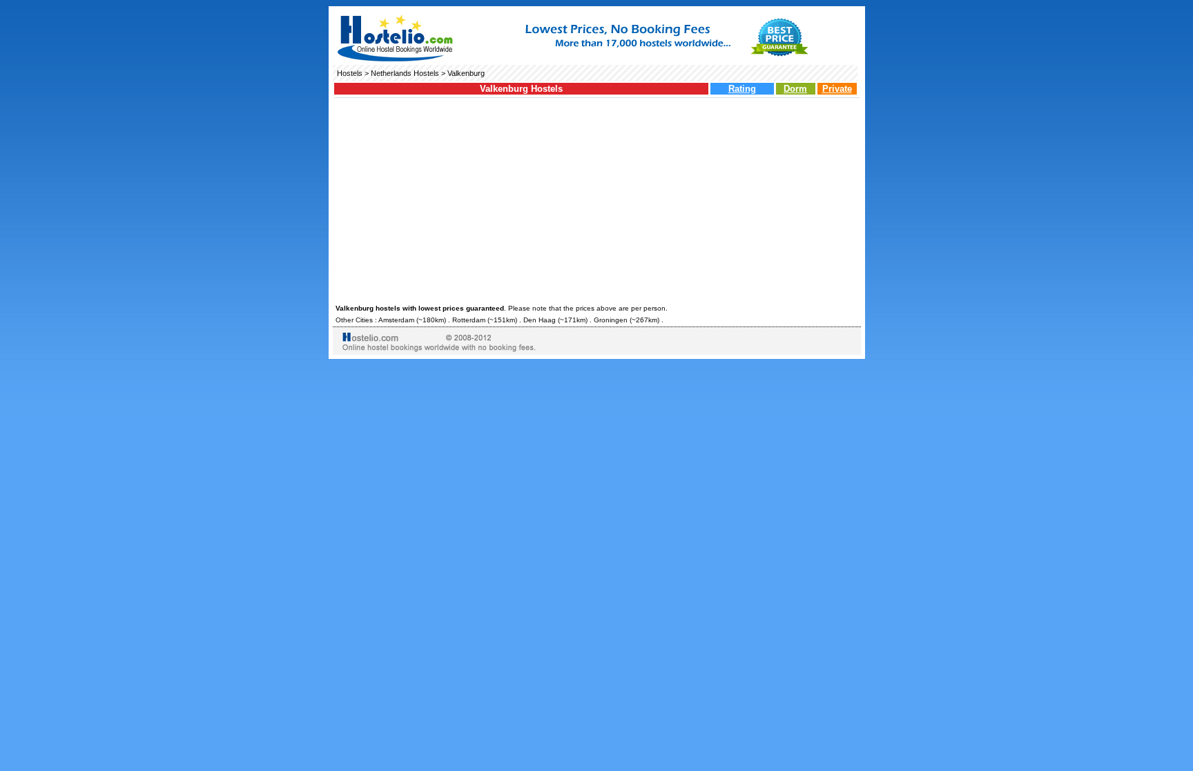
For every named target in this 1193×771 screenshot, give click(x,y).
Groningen (611, 320)
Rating (742, 89)
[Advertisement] (597, 198)
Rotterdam (468, 320)
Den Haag (539, 320)
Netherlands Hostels (405, 73)
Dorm (795, 89)
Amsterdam (396, 320)
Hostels (349, 73)
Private (837, 89)
